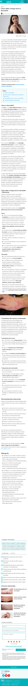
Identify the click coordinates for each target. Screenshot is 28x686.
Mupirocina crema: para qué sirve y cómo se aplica (14, 582)
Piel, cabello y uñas (15, 4)
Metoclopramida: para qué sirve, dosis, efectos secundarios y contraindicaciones (13, 566)
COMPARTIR (22, 2)
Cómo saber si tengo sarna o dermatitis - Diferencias (13, 95)
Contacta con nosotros (6, 683)
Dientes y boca (6, 549)
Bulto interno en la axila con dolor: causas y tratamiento (12, 562)
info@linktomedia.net (16, 659)
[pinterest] (9, 675)
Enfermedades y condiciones (6, 4)
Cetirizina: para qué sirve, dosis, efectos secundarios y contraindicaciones (15, 570)
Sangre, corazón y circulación (8, 543)
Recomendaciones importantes (12, 100)
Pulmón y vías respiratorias (9, 546)
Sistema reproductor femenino (18, 549)
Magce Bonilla (6, 13)
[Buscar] (26, 2)
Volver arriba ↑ (14, 667)
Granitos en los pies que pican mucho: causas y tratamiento (20, 614)
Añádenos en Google (22, 36)
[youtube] (6, 675)
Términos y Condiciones (15, 683)
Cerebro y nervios (21, 546)
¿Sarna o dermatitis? (9, 93)
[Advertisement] (14, 521)
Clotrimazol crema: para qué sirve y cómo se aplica (14, 580)
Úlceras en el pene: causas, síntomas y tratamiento (14, 577)
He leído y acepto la (8, 650)
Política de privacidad (6, 684)
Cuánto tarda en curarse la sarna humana (20, 598)
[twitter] (3, 675)
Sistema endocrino (21, 543)
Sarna (20, 4)
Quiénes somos (17, 681)
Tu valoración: (13, 644)
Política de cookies (14, 684)
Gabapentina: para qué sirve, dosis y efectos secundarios (12, 558)
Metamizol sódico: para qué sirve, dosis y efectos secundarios (14, 574)
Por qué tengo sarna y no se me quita (20, 590)
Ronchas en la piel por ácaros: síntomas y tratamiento (19, 606)
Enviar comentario (20, 650)
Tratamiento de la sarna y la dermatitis (14, 98)
